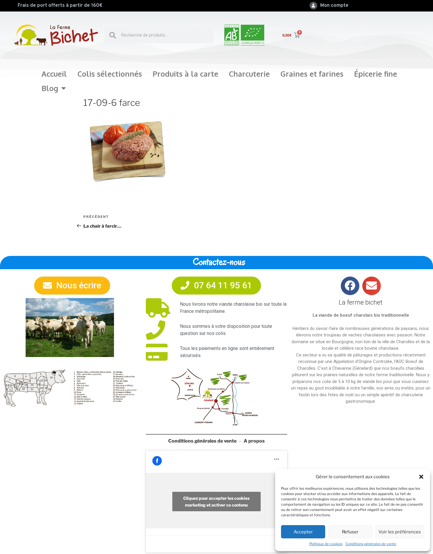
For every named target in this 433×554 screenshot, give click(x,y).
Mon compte (334, 5)
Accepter (303, 532)
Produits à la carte (185, 73)
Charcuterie (249, 73)
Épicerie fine (375, 73)
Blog (50, 88)
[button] (421, 477)
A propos (254, 441)
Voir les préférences (400, 532)
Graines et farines (311, 73)
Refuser (350, 532)
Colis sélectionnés (109, 73)
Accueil (54, 73)
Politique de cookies (326, 544)
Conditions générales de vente (371, 544)
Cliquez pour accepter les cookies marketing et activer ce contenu (216, 501)
